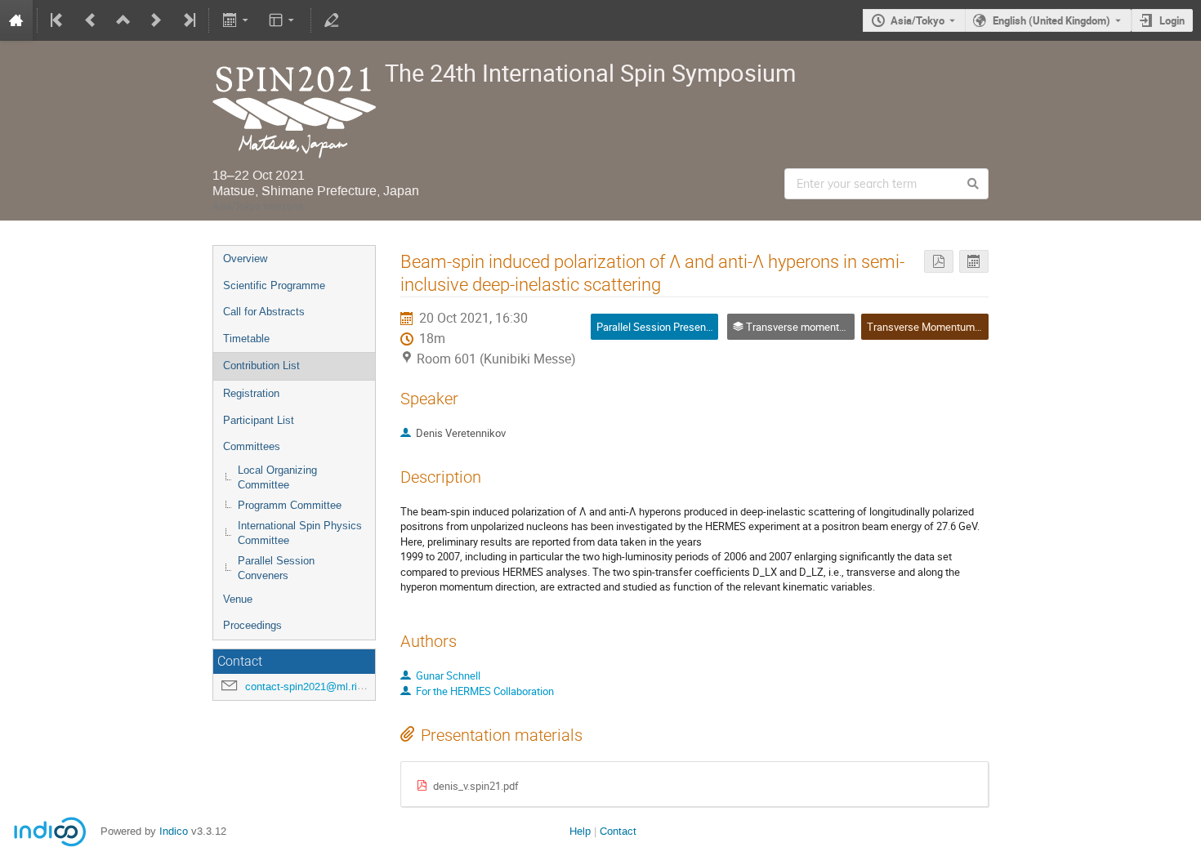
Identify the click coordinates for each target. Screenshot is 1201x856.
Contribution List (261, 365)
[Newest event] (188, 20)
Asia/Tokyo (917, 20)
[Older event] (90, 20)
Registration (251, 393)
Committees (251, 446)
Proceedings (252, 625)
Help (580, 831)
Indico (173, 831)
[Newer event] (156, 20)
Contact (618, 831)
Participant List (258, 420)
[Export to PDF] (938, 262)
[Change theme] (283, 20)
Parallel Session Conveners (276, 568)
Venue (237, 599)
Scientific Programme (274, 285)
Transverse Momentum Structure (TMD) (959, 326)
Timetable (246, 338)
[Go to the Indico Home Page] (16, 20)
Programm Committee (290, 505)
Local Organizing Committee (277, 478)
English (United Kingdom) (1051, 20)
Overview (245, 258)
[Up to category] (123, 20)
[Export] (236, 20)
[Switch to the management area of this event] (331, 20)
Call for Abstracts (264, 311)
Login (1172, 20)
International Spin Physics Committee (300, 533)
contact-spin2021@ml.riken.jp (315, 686)
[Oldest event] (58, 20)
